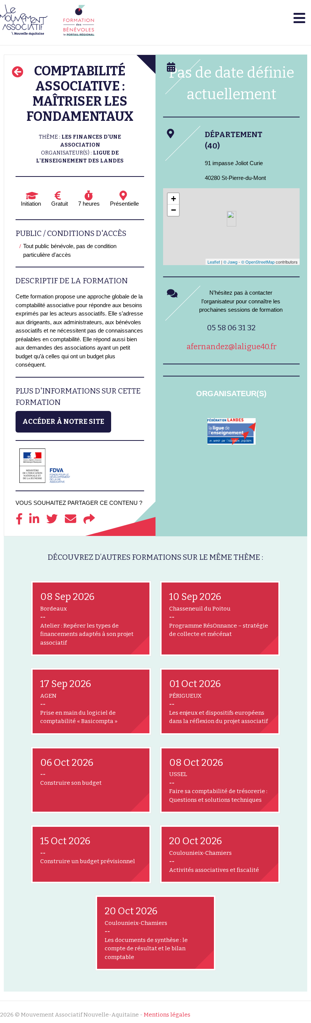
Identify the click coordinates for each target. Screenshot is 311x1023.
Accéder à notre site (63, 421)
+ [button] (173, 198)
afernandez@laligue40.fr (231, 346)
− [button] (173, 210)
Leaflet (213, 262)
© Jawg (230, 262)
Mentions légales (167, 1014)
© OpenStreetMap (258, 262)
